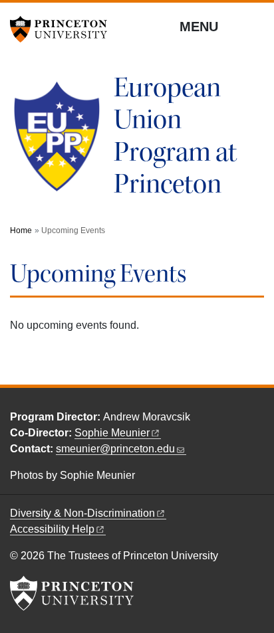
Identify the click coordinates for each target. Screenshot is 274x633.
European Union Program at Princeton (175, 135)
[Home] (62, 141)
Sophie (112, 432)
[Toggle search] (255, 26)
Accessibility (52, 529)
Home (21, 230)
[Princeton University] (63, 29)
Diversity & (82, 513)
